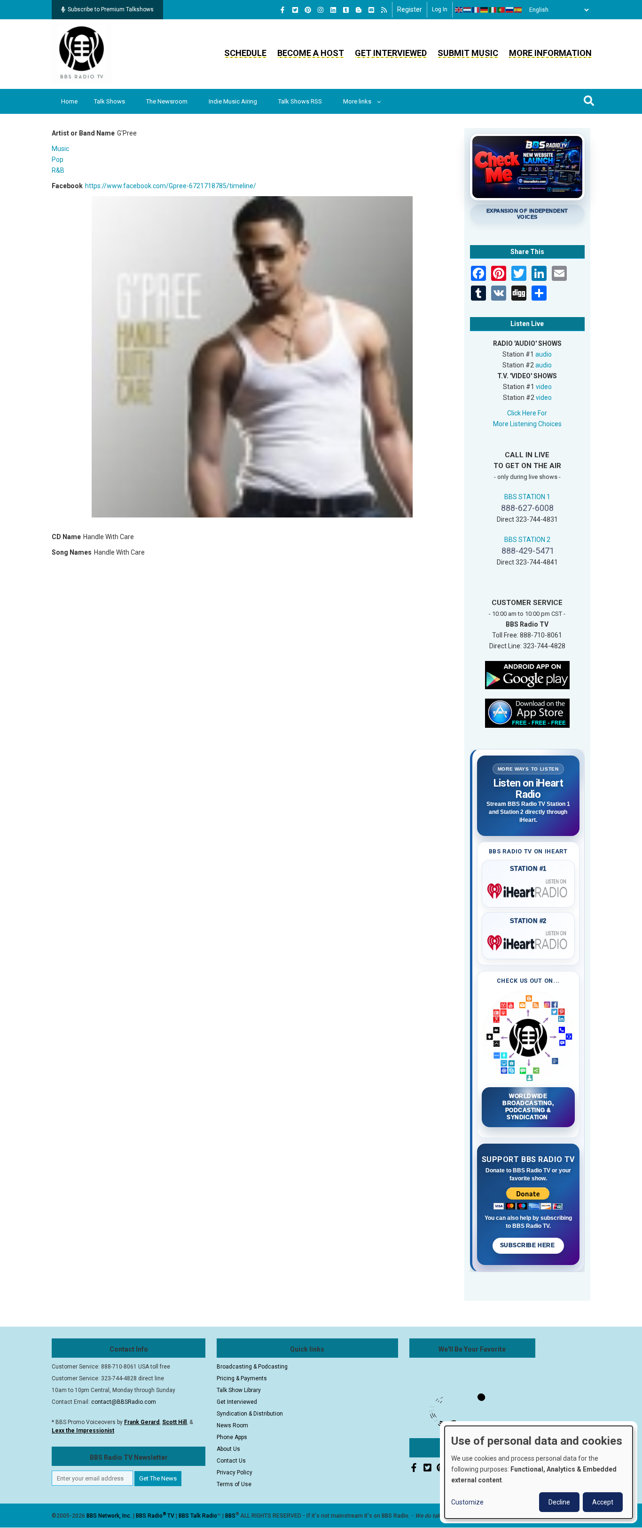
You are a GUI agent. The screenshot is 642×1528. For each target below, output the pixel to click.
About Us (228, 1449)
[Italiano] (493, 10)
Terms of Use (234, 1484)
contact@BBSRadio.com (123, 1402)
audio (543, 354)
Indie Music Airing (233, 101)
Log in (439, 9)
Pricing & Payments (242, 1378)
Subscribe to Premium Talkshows (111, 9)
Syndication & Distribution (250, 1413)
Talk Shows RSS (300, 101)
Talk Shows (109, 101)
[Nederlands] (467, 10)
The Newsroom (167, 101)
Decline (559, 1502)
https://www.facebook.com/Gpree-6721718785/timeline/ (170, 186)
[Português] (501, 10)
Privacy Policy (234, 1472)
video (544, 386)
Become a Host (310, 53)
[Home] (82, 53)
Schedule (245, 53)
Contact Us (231, 1460)
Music (60, 148)
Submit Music (468, 53)
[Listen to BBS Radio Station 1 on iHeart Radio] (528, 889)
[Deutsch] (484, 10)
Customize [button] (467, 1502)
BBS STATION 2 (527, 539)
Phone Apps (232, 1437)
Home (69, 101)
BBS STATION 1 (527, 497)
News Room (232, 1425)
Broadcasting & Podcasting (252, 1366)
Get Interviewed (391, 53)
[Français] (476, 10)
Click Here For (527, 413)
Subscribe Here (528, 1245)
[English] (459, 10)
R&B (58, 170)
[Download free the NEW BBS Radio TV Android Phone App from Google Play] (527, 674)
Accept (602, 1502)
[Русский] (510, 10)
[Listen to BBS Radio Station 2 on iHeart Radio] (528, 941)
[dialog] (539, 1472)
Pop (57, 159)
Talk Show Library (239, 1390)
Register (409, 9)
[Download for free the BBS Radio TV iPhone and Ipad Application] (527, 712)
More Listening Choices (527, 424)
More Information (550, 53)
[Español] (518, 10)
